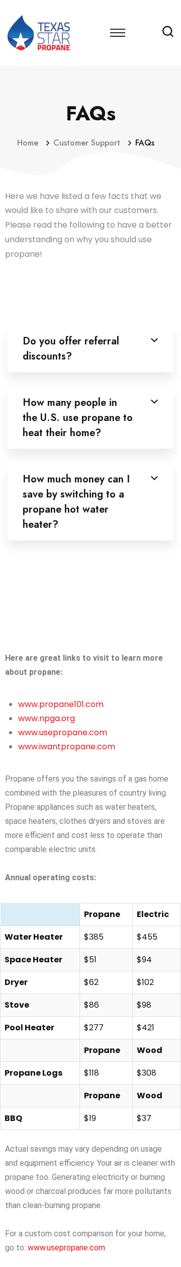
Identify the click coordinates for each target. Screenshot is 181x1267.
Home (30, 143)
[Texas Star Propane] (40, 32)
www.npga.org (46, 718)
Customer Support (89, 143)
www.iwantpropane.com (66, 746)
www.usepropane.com (62, 732)
